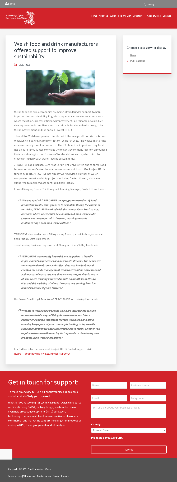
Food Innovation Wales (39, 469)
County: (96, 424)
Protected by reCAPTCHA (107, 437)
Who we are (29, 476)
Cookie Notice (44, 476)
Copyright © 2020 (17, 469)
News (133, 55)
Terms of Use (15, 476)
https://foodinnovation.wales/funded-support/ (42, 353)
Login (11, 4)
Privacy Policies (61, 476)
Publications (137, 60)
